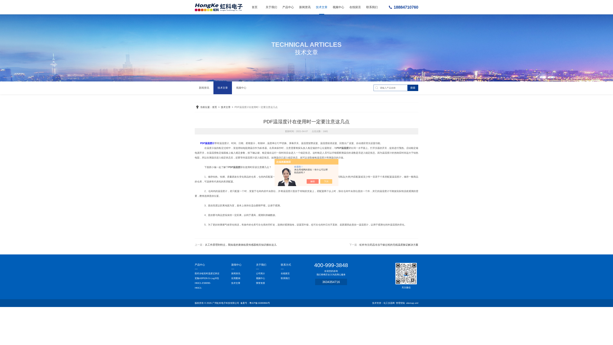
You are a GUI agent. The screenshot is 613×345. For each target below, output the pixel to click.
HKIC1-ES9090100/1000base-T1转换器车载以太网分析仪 (207, 288)
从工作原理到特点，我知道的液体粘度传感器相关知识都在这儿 (240, 244)
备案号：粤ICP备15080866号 (255, 303)
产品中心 (288, 7)
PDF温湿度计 (207, 143)
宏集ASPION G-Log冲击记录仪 (207, 279)
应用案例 (235, 278)
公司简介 (260, 273)
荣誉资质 (260, 283)
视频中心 (338, 7)
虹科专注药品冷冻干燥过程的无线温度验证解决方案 (388, 244)
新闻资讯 (305, 7)
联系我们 (372, 7)
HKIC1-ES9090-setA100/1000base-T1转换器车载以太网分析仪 (207, 283)
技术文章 (321, 7)
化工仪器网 (389, 303)
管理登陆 (400, 303)
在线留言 (355, 7)
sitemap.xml (412, 303)
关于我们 (271, 7)
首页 (254, 7)
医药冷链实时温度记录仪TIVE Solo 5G (207, 274)
